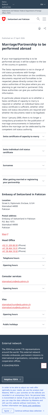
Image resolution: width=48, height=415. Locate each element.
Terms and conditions (31, 405)
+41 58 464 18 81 (10, 248)
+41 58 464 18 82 (10, 251)
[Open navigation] (44, 19)
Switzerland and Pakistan (19, 19)
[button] (44, 365)
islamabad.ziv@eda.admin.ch (15, 281)
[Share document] (45, 28)
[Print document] (39, 28)
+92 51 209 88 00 (10, 245)
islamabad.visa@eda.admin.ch (16, 307)
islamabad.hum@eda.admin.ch (16, 304)
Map (4, 234)
